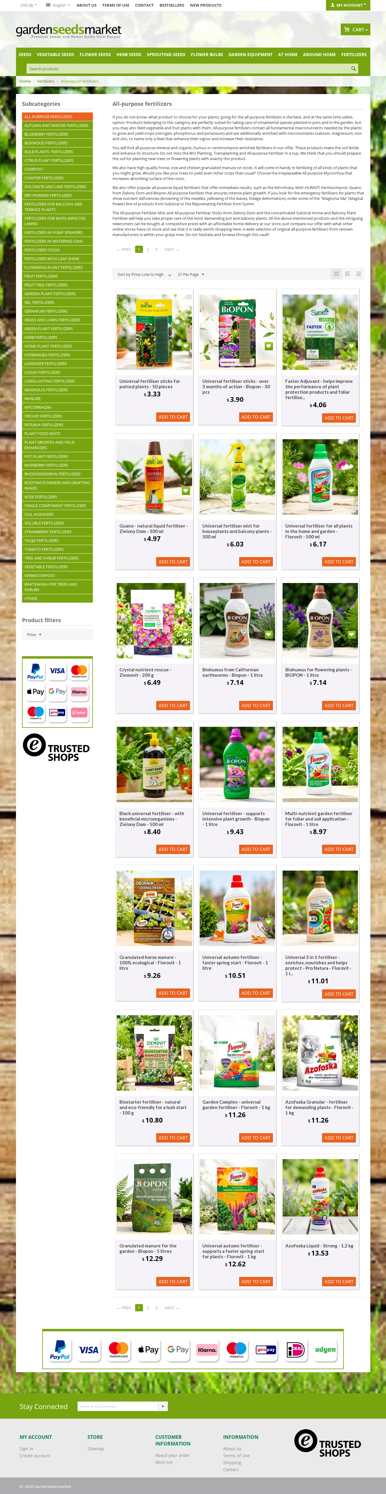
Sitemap (95, 1448)
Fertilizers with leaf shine (51, 258)
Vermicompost (39, 575)
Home (25, 81)
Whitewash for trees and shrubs (50, 587)
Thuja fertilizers (41, 540)
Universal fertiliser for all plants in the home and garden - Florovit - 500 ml (319, 531)
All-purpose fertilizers (48, 116)
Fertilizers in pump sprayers (53, 232)
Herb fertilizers (40, 337)
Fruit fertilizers (41, 276)
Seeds (25, 54)
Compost (33, 169)
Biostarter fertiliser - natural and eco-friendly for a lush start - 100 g (153, 1107)
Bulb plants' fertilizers (48, 151)
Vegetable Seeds (55, 54)
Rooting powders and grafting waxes (57, 485)
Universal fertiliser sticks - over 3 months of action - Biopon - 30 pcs (236, 386)
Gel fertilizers (39, 302)
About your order (172, 1455)
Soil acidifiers (39, 514)
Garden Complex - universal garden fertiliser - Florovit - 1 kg (236, 1104)
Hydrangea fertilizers (47, 355)
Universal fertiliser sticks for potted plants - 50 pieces (149, 383)
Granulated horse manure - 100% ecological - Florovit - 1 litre (150, 962)
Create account (35, 1455)
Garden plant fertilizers (50, 293)
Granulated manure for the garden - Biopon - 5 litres (148, 1248)
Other (30, 598)
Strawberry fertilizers (47, 531)
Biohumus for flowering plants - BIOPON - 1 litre (318, 672)
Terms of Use (115, 5)
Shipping (232, 1462)
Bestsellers (172, 5)
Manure (32, 398)
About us (86, 5)
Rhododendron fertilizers (52, 474)
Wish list (163, 1462)
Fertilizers (354, 54)
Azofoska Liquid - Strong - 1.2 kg (319, 1245)
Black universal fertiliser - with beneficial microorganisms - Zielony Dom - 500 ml (151, 819)
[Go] (163, 1406)
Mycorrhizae (37, 407)
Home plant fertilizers (48, 346)
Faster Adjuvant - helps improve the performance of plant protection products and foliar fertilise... (319, 389)
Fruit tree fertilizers (46, 285)
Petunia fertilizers (43, 424)
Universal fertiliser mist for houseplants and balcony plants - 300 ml (237, 531)
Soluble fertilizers (44, 523)
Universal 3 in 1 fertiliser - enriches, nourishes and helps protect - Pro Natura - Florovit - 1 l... (318, 965)
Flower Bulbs (207, 54)
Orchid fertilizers (43, 416)
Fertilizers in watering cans (53, 241)
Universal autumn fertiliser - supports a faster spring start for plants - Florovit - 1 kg (233, 1251)
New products (205, 5)
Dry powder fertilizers (48, 195)
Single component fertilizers (55, 505)
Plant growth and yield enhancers (49, 445)
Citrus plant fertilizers (48, 160)
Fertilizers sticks (42, 250)
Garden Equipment (251, 54)
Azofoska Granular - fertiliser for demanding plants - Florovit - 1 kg (319, 1107)
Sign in (26, 1448)
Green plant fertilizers (48, 328)
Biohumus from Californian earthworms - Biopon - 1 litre (232, 672)
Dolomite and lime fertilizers (55, 186)
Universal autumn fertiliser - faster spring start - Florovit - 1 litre (235, 962)
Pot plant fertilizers (46, 456)
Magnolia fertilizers (46, 389)
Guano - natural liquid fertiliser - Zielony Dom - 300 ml (153, 528)
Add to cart (173, 417)
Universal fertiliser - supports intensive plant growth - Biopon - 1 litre (236, 819)
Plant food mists (42, 433)
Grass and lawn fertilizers (52, 320)
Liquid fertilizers (42, 372)
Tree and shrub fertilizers (51, 558)
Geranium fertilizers (46, 311)
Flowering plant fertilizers (53, 267)
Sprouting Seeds (166, 54)
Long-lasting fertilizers (49, 381)
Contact (144, 5)
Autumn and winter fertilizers (56, 125)
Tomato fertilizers (44, 549)
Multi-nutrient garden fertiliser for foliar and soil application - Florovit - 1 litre (319, 819)
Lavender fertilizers (45, 363)
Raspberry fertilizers (46, 465)
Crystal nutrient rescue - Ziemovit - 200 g (145, 672)
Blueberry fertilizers (46, 134)
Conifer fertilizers (44, 178)
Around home (319, 54)
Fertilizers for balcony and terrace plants (53, 206)
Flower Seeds (95, 54)
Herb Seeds (128, 54)
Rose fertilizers (40, 497)
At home (288, 54)
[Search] (354, 69)
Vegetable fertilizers (46, 566)
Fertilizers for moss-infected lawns (55, 221)
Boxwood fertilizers (46, 143)
